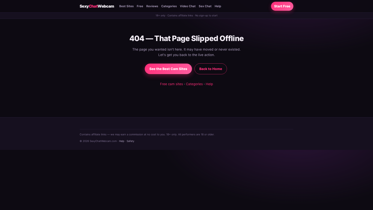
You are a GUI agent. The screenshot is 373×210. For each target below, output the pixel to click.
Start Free (282, 6)
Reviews (152, 6)
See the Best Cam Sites (168, 69)
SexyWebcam (97, 6)
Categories (169, 6)
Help (218, 6)
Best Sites (126, 6)
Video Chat (188, 6)
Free (140, 6)
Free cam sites (171, 84)
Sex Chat (205, 6)
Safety (130, 141)
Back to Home (210, 69)
